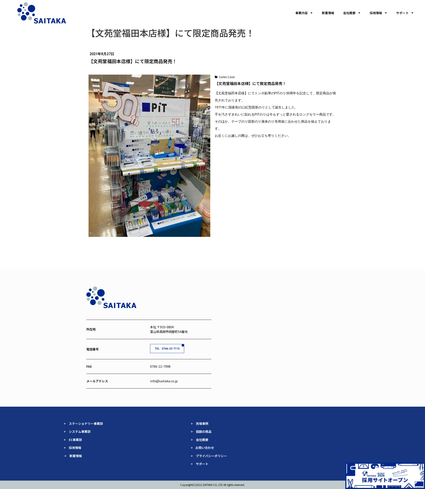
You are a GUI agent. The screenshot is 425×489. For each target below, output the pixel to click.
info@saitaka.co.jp (164, 381)
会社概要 (349, 13)
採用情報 (376, 13)
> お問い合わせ (203, 447)
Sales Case (227, 77)
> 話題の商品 (201, 431)
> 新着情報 (73, 456)
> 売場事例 (201, 423)
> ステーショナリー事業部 (83, 423)
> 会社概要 (199, 439)
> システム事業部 (77, 431)
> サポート (199, 464)
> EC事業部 (73, 439)
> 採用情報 (72, 447)
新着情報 (328, 13)
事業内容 (301, 13)
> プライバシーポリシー (209, 456)
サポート (402, 13)
